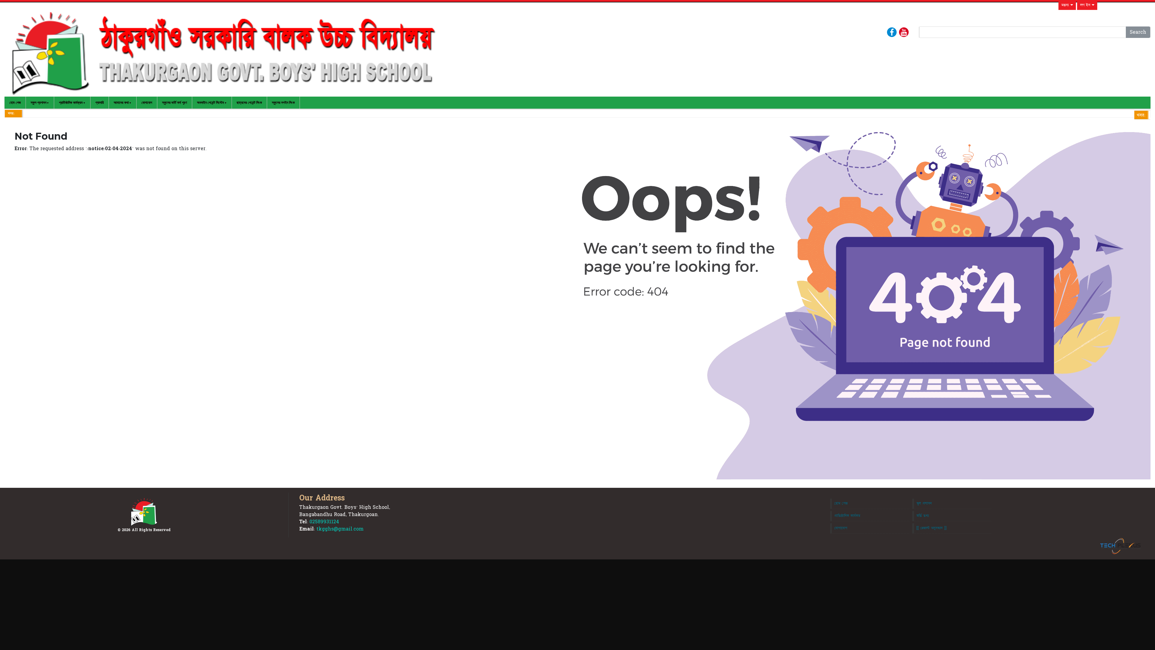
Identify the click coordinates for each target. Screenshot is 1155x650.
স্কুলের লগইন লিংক (283, 103)
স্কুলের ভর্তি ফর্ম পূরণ (174, 103)
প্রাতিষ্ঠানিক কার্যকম (847, 515)
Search (1138, 32)
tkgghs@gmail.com (340, 529)
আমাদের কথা (121, 103)
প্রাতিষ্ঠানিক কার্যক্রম (71, 103)
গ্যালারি (99, 103)
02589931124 (324, 522)
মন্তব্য (1065, 5)
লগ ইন (1086, 5)
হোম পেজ (15, 103)
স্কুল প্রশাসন (38, 103)
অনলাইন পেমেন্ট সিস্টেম (210, 103)
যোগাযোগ (146, 103)
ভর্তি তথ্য (922, 515)
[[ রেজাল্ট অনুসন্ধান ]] (931, 528)
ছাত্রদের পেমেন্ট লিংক (249, 103)
